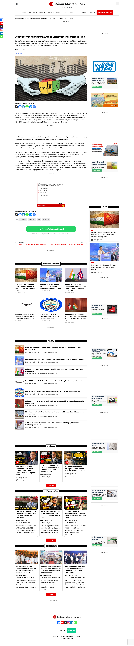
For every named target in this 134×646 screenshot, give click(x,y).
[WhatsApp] (75, 622)
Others (91, 12)
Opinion (83, 12)
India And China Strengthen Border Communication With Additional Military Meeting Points (25, 287)
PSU (39, 220)
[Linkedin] (23, 106)
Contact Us (71, 631)
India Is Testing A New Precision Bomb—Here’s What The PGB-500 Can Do (51, 316)
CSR (77, 12)
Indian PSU (32, 220)
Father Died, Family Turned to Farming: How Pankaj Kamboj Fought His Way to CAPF (50, 514)
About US (62, 631)
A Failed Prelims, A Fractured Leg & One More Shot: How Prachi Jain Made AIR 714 (75, 514)
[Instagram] (68, 622)
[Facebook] (20, 106)
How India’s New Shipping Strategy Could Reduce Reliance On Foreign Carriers (50, 286)
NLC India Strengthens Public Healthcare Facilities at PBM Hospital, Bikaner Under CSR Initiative (26, 569)
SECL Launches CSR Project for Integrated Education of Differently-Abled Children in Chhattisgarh (50, 569)
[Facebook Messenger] (30, 106)
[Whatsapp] (27, 106)
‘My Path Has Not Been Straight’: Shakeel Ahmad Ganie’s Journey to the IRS (75, 469)
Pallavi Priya (19, 53)
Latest (24, 12)
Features (32, 12)
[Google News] (34, 106)
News (41, 12)
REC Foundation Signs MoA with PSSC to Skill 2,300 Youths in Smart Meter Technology (75, 569)
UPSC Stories (69, 12)
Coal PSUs (22, 220)
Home (17, 19)
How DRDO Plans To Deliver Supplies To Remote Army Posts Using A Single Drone (25, 316)
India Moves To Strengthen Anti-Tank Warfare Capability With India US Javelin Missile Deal (76, 317)
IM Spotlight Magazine (104, 12)
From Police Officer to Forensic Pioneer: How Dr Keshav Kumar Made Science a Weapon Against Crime (26, 471)
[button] (16, 3)
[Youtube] (62, 622)
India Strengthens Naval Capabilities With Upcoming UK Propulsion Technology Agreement (75, 287)
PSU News (46, 220)
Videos (58, 12)
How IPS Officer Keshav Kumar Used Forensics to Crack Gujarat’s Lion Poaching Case (49, 468)
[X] (16, 106)
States (49, 12)
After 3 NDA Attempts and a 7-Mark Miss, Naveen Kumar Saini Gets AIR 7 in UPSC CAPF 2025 (26, 514)
